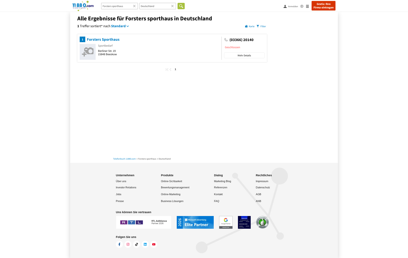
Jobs (118, 194)
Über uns (121, 181)
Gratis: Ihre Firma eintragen (323, 5)
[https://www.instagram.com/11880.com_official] (127, 244)
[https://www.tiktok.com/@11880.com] (136, 244)
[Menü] (309, 6)
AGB (258, 194)
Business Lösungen (172, 201)
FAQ (216, 201)
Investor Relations (126, 187)
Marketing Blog (222, 181)
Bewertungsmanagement (175, 187)
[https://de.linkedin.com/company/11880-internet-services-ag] (145, 244)
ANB (258, 201)
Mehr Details (244, 55)
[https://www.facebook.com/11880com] (119, 244)
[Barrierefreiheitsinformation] (303, 6)
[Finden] (181, 6)
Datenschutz (263, 187)
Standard (118, 26)
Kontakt (218, 194)
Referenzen (220, 187)
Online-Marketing (170, 194)
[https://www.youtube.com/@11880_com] (153, 244)
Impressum (262, 181)
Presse (120, 201)
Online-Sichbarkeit (171, 181)
